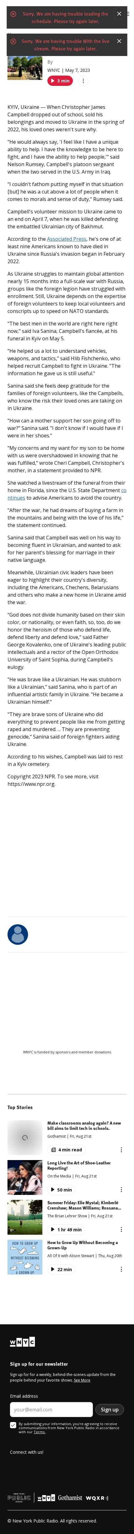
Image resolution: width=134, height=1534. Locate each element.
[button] (67, 1137)
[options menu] (83, 81)
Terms (39, 1431)
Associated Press (66, 238)
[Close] (119, 13)
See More (82, 1380)
